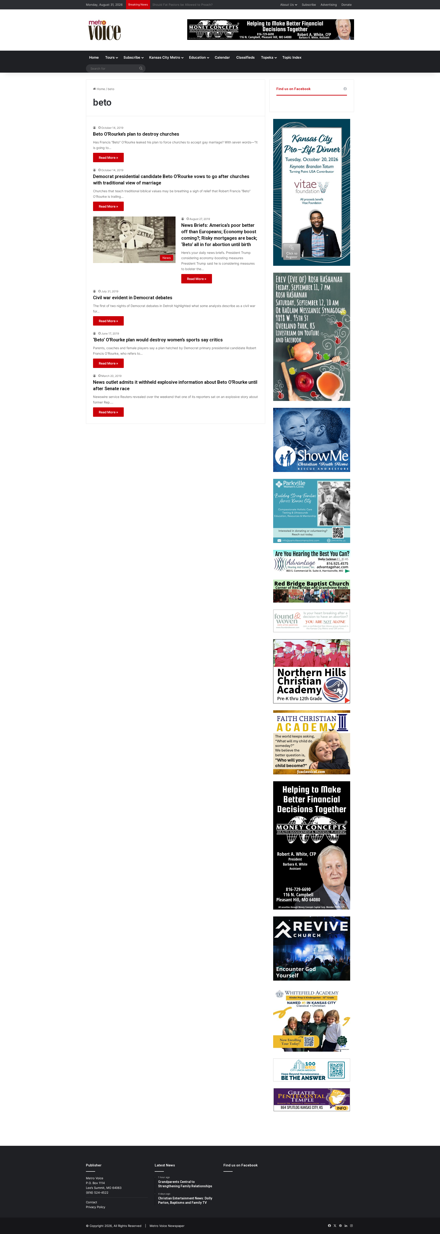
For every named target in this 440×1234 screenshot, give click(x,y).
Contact (91, 1202)
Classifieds (245, 57)
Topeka (267, 57)
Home (94, 57)
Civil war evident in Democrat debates (132, 297)
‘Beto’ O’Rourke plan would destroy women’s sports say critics (158, 340)
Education (197, 57)
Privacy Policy (95, 1207)
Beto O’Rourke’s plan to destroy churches (136, 134)
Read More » (108, 157)
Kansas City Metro (164, 57)
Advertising (329, 4)
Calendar (222, 57)
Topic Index (291, 57)
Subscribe (309, 4)
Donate (346, 4)
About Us (287, 4)
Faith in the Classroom (168, 4)
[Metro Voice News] (104, 30)
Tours (110, 57)
